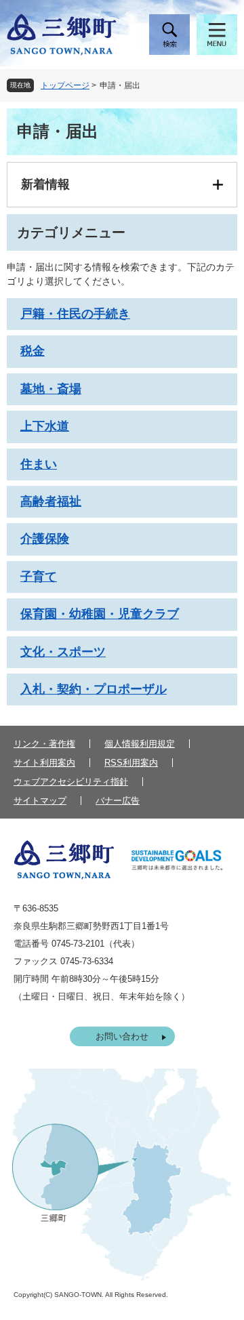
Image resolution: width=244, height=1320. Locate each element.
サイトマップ (40, 801)
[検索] (169, 34)
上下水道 (44, 426)
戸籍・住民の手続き (75, 314)
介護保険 (44, 538)
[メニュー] (217, 34)
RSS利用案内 (131, 763)
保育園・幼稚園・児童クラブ (99, 614)
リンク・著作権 (44, 744)
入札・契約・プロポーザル (93, 689)
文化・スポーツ (63, 652)
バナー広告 (118, 801)
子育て (38, 576)
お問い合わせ (122, 1036)
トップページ (65, 85)
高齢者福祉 (50, 501)
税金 (32, 351)
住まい (38, 464)
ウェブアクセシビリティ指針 (71, 782)
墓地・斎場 (50, 389)
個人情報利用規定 (139, 744)
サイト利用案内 (44, 763)
